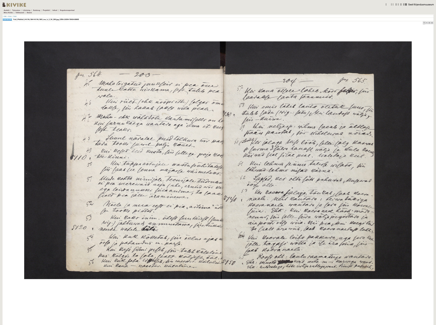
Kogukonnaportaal (67, 10)
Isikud (54, 10)
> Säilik (5, 16)
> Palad (14, 16)
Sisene (29, 12)
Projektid (46, 10)
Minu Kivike (8, 12)
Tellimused (20, 12)
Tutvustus (16, 10)
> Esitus (9, 16)
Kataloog (36, 10)
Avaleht (7, 10)
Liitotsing (26, 10)
